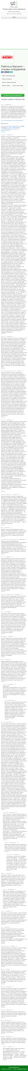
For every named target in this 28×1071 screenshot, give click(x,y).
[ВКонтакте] (2, 72)
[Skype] (12, 72)
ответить (3, 132)
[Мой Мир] (6, 72)
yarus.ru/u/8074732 (14, 129)
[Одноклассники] (4, 72)
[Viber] (8, 72)
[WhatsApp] (10, 72)
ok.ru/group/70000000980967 (13, 127)
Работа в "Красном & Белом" (9, 82)
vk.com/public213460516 (6, 126)
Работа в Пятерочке (7, 79)
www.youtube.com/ (17, 126)
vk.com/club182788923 (6, 120)
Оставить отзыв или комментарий (13, 95)
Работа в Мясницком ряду (8, 75)
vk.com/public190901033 (17, 120)
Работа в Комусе (6, 85)
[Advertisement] (14, 34)
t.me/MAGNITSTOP (5, 129)
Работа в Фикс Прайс (18, 85)
